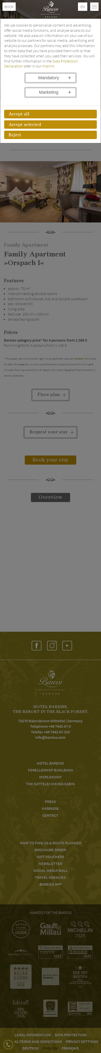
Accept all (19, 114)
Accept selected (25, 125)
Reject (15, 135)
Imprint (48, 65)
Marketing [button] (48, 92)
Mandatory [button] (48, 77)
